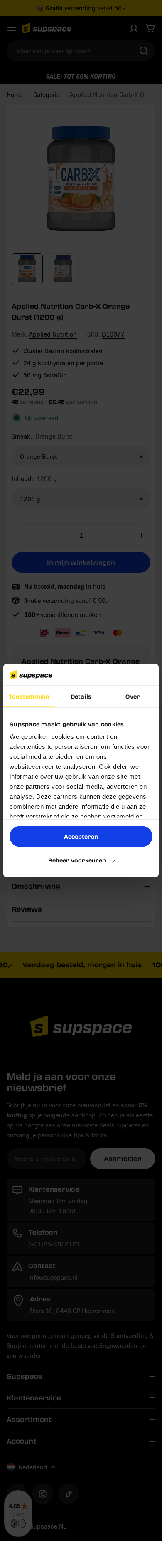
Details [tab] (81, 696)
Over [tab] (132, 696)
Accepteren (81, 836)
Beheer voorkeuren (77, 859)
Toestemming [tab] (29, 696)
